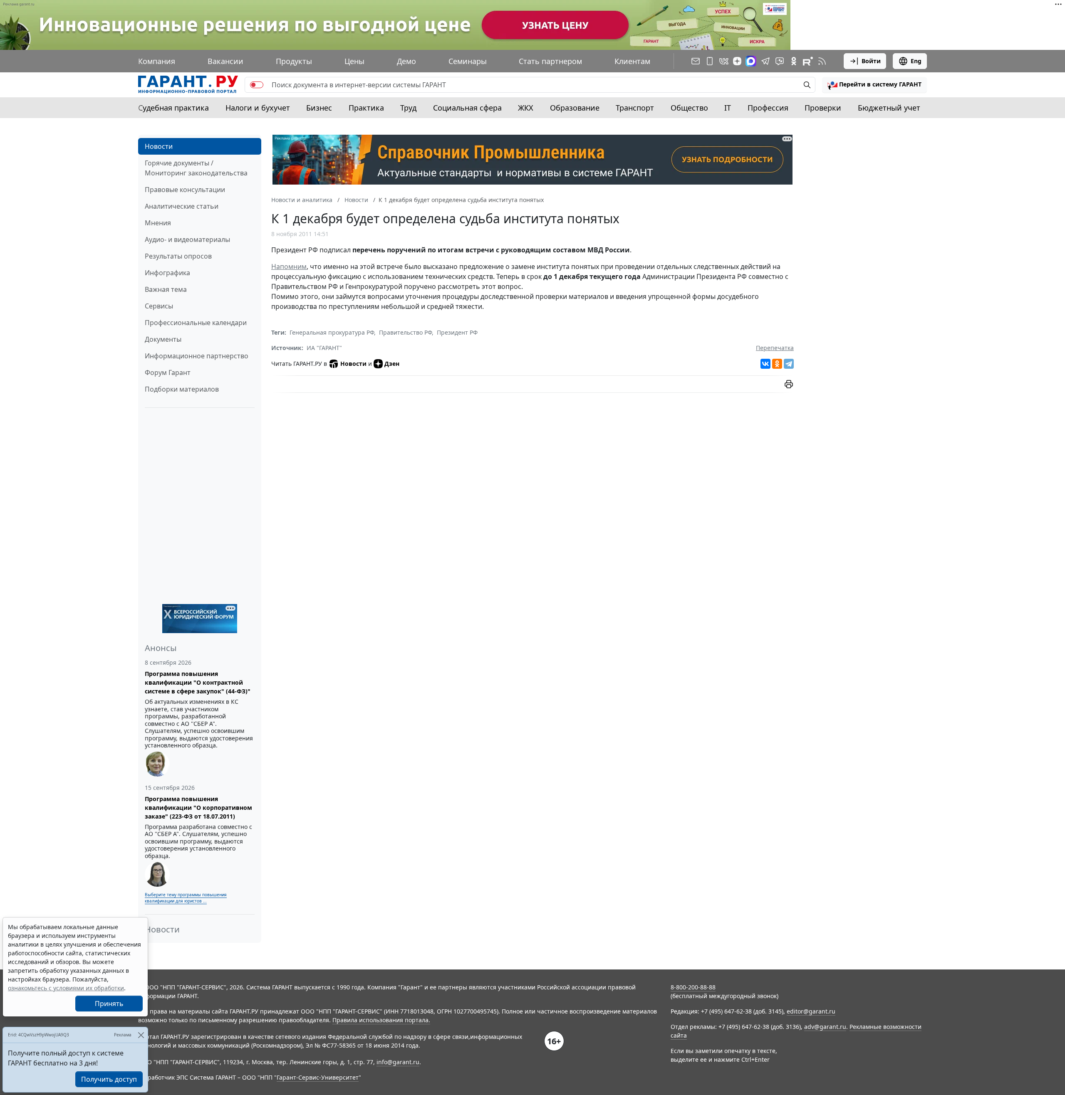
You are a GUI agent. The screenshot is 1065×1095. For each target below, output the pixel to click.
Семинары (467, 61)
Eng (916, 61)
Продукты (294, 61)
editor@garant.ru (811, 1011)
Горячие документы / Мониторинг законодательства (196, 168)
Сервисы (159, 306)
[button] (874, 85)
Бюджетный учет (889, 108)
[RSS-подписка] (822, 61)
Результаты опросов (178, 256)
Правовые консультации (185, 189)
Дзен (391, 363)
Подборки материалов (182, 389)
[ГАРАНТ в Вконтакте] (724, 61)
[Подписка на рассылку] (696, 61)
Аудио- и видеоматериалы (187, 239)
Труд (408, 108)
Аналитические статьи (181, 206)
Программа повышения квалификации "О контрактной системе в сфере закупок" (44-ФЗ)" (197, 682)
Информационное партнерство (196, 355)
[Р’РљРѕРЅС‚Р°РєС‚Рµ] (765, 364)
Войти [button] (871, 61)
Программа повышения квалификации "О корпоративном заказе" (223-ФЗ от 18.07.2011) (198, 807)
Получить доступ (109, 1079)
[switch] (256, 84)
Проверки (823, 108)
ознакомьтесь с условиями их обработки (66, 988)
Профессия (768, 108)
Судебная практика (173, 108)
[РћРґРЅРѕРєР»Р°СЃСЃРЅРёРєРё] (777, 364)
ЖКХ (525, 108)
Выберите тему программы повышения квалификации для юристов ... (186, 898)
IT (727, 108)
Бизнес (319, 108)
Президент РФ (457, 332)
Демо (406, 61)
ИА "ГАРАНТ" (324, 348)
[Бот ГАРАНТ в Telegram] (780, 61)
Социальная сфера (467, 108)
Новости (159, 146)
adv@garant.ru (825, 1027)
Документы (163, 339)
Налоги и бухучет (257, 108)
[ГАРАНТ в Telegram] (765, 61)
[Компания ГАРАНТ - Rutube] (808, 61)
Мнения (158, 222)
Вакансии (225, 61)
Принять (109, 1003)
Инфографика (167, 272)
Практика (366, 108)
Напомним (289, 266)
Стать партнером (550, 61)
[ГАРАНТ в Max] (751, 61)
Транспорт (635, 108)
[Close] (140, 1035)
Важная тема (166, 289)
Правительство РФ (405, 332)
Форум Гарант (168, 372)
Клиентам (632, 61)
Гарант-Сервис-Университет (318, 1077)
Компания (156, 61)
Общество (689, 108)
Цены (354, 61)
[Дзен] (737, 61)
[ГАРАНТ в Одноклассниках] (794, 61)
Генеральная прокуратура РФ (332, 332)
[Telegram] (789, 364)
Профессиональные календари (196, 322)
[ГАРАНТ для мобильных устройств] (710, 61)
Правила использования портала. (381, 1020)
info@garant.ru (397, 1062)
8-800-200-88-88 (693, 987)
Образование (574, 108)
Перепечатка (775, 348)
